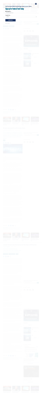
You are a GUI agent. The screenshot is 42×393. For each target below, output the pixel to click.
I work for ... (8, 15)
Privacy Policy (7, 23)
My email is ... (8, 11)
